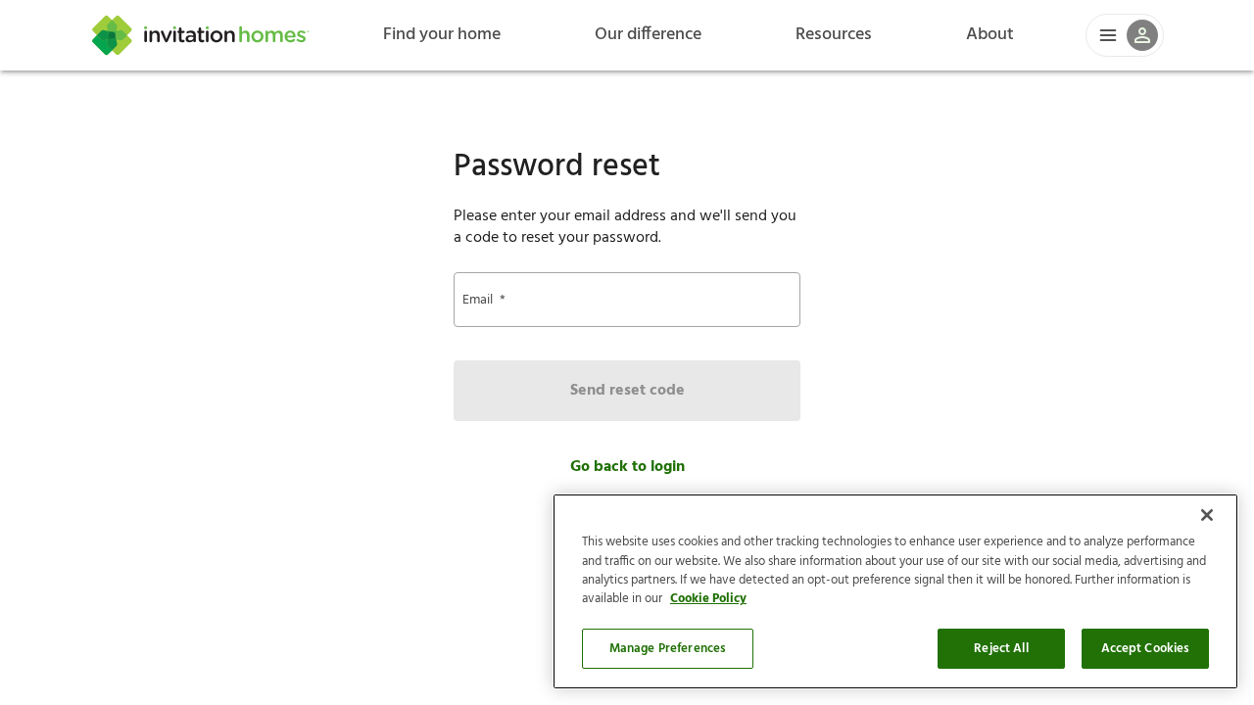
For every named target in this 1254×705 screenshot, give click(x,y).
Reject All (1001, 648)
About (990, 35)
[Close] (1207, 515)
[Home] (201, 35)
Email (484, 300)
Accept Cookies (1145, 648)
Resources (834, 35)
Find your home (442, 35)
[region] (895, 591)
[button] (1124, 35)
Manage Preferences (667, 648)
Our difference (648, 35)
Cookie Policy (708, 599)
